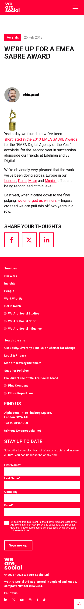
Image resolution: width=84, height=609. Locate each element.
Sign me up (18, 545)
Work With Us (13, 298)
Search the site (14, 340)
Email (8, 505)
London (10, 181)
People (9, 291)
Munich (50, 181)
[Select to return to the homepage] (12, 7)
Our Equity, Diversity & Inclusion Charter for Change (40, 348)
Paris (22, 181)
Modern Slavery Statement (22, 363)
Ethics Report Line (21, 393)
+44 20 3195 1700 (16, 423)
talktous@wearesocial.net (22, 430)
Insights (9, 283)
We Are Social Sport (22, 321)
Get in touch (12, 306)
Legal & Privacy (15, 355)
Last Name (12, 478)
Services (10, 268)
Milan (32, 181)
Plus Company (18, 385)
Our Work (10, 276)
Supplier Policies (16, 370)
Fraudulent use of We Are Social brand (31, 378)
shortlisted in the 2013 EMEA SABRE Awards (40, 139)
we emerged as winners (37, 200)
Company (10, 491)
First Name (12, 465)
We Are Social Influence (25, 328)
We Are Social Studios (23, 313)
